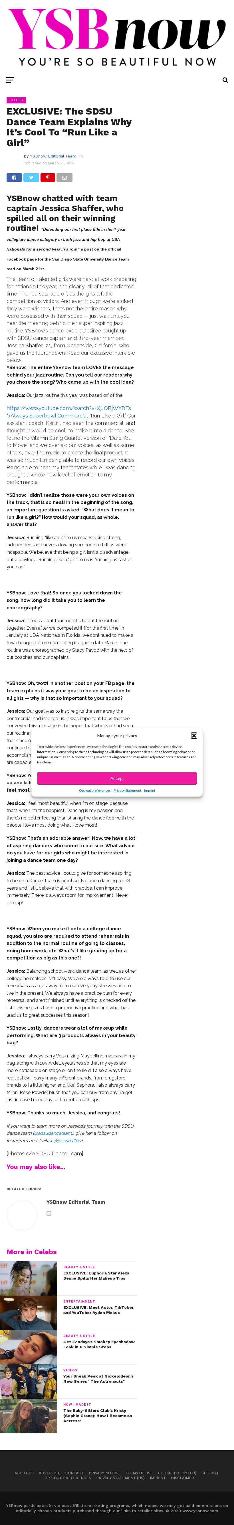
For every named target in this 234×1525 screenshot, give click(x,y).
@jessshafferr (68, 1140)
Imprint (149, 790)
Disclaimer (182, 1478)
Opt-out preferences (95, 790)
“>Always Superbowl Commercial (47, 416)
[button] (194, 735)
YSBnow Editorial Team (53, 156)
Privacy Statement (127, 790)
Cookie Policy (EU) (177, 1473)
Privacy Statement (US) (120, 1478)
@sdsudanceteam (53, 1133)
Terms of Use (139, 1473)
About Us (24, 1473)
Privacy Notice (104, 1473)
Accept (117, 778)
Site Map (210, 1473)
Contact (74, 1473)
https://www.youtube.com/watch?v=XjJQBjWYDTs (69, 408)
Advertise (49, 1473)
